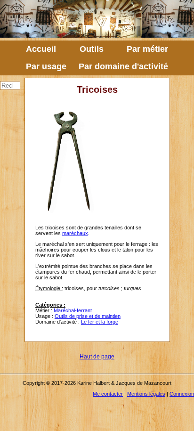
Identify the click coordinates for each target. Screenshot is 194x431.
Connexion (182, 394)
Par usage (46, 66)
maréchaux (75, 233)
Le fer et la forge (99, 322)
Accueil (41, 49)
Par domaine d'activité (123, 66)
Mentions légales (146, 394)
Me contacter (108, 394)
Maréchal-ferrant (73, 310)
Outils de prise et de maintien (88, 316)
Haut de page (97, 356)
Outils (92, 49)
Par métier (147, 49)
